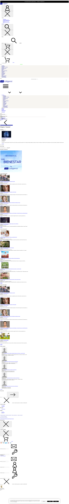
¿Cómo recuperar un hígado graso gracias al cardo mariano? (7, 247)
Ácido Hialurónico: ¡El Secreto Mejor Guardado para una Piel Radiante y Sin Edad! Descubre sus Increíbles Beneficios (13, 213)
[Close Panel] (6, 424)
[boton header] (7, 8)
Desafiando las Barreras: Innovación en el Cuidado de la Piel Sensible (8, 304)
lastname (1, 472)
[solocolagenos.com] (3, 4)
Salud (5, 138)
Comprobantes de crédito (6, 21)
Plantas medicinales (4, 70)
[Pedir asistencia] (0, 120)
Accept (56, 501)
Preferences (44, 501)
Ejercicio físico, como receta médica (4, 339)
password (1, 454)
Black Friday (3, 412)
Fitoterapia (3, 66)
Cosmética (3, 71)
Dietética (3, 67)
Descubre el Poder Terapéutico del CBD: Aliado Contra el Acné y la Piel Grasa (9, 223)
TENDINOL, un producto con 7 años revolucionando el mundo (7, 181)
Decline (50, 501)
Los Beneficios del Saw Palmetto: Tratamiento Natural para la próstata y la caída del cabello (14, 353)
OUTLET (21, 64)
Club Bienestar (4, 76)
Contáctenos (3, 406)
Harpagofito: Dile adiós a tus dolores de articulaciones (10, 369)
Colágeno (3, 65)
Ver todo (1, 227)
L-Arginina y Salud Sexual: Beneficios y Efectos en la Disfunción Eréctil (8, 237)
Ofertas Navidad (4, 77)
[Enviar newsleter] (12, 395)
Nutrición (3, 69)
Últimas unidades (4, 75)
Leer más (3, 143)
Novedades (3, 73)
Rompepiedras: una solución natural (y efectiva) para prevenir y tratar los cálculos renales (10, 279)
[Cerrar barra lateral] (7, 14)
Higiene (3, 72)
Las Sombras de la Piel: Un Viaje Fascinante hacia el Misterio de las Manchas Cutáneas (10, 202)
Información (4, 19)
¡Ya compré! (3, 405)
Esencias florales (4, 68)
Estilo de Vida (6, 192)
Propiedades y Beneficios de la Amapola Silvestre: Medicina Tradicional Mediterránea (10, 258)
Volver (12, 125)
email (1, 448)
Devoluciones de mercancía (6, 22)
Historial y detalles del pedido (6, 20)
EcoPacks (3, 74)
